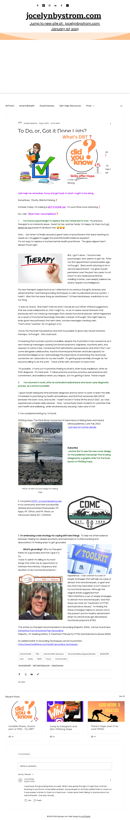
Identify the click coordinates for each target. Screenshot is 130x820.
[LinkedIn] (55, 5)
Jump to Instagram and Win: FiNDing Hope (63, 728)
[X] (67, 5)
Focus (48, 659)
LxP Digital (85, 816)
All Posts (9, 106)
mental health (25, 654)
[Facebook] (61, 5)
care (22, 659)
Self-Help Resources (70, 106)
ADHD (39, 659)
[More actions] (110, 123)
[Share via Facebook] (19, 674)
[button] (121, 106)
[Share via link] (38, 674)
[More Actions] (110, 780)
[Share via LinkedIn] (31, 674)
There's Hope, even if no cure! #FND (104, 727)
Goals (30, 659)
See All (122, 696)
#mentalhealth (27, 106)
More (89, 106)
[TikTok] (43, 5)
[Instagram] (49, 5)
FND (37, 654)
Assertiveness (47, 106)
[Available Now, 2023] (37, 5)
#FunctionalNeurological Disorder (82, 654)
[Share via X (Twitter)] (25, 674)
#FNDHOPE (104, 654)
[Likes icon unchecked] (25, 800)
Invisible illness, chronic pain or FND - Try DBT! (22, 727)
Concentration (61, 659)
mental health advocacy (53, 654)
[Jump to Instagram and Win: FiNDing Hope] (65, 711)
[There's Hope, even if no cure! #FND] (106, 711)
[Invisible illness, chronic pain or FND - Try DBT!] (23, 711)
